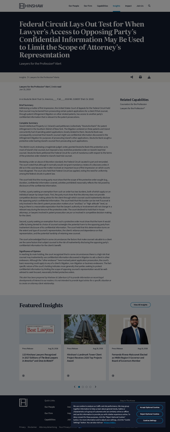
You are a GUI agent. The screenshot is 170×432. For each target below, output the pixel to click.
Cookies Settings (149, 420)
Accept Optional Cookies (149, 407)
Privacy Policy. (110, 422)
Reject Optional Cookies (149, 414)
